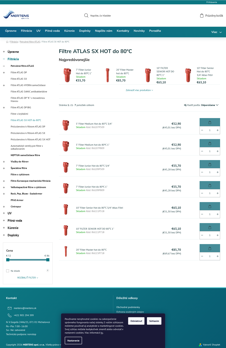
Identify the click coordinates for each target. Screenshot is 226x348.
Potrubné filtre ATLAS (22, 65)
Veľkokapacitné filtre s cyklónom (28, 187)
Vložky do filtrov (20, 161)
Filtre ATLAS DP (19, 72)
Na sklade (29, 270)
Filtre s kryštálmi (19, 113)
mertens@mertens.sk (25, 308)
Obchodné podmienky (128, 307)
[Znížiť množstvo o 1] (202, 130)
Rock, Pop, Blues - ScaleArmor (26, 193)
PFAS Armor (17, 200)
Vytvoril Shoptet (211, 344)
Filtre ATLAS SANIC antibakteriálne (29, 91)
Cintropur (16, 206)
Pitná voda (15, 220)
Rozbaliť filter (26, 277)
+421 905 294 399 (24, 315)
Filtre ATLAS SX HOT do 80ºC (26, 120)
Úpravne (13, 52)
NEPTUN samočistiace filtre (25, 155)
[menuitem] (11, 31)
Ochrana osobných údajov (130, 311)
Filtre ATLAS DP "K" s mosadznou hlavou (28, 99)
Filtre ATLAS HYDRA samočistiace (28, 85)
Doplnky (13, 235)
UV (10, 213)
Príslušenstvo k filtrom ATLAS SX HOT (30, 139)
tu (102, 332)
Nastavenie (73, 340)
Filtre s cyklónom (20, 174)
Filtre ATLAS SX (19, 78)
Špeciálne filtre (19, 168)
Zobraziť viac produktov (138, 90)
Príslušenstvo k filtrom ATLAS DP (28, 126)
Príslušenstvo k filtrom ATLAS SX (28, 133)
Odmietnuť (136, 320)
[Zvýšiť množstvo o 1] (217, 130)
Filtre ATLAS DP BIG (21, 107)
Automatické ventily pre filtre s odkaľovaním (27, 147)
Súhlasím (154, 320)
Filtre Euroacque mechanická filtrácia (30, 180)
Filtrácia (13, 59)
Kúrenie (13, 228)
